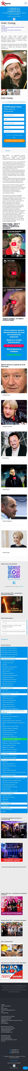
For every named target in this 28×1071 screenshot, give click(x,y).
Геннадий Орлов (6, 395)
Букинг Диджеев (4, 1023)
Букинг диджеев (5, 753)
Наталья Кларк (6, 552)
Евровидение (5, 805)
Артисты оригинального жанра (8, 759)
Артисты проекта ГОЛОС (7, 688)
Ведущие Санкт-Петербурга (8, 747)
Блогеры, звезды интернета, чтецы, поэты (11, 720)
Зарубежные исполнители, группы (9, 696)
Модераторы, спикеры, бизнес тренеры (11, 743)
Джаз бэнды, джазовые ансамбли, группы (11, 780)
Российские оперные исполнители (9, 675)
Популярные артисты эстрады (8, 658)
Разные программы (5, 807)
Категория (3, 811)
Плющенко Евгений (7, 426)
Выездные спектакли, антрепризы (10, 741)
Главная (3, 25)
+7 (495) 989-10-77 (14, 355)
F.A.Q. (2, 1011)
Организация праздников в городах (9, 1039)
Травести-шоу (5, 801)
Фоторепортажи (4, 1012)
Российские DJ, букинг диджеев (9, 757)
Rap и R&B (4, 664)
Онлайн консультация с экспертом (13, 345)
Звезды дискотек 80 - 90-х (8, 698)
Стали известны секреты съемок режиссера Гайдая (13, 631)
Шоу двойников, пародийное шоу (9, 736)
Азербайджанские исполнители (9, 679)
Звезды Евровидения (6, 803)
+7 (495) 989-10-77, (14, 8)
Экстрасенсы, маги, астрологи (9, 774)
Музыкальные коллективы (7, 776)
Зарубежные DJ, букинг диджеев (9, 755)
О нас (2, 1007)
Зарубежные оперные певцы (8, 706)
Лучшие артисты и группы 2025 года (9, 650)
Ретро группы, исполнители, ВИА (9, 666)
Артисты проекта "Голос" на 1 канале (10, 692)
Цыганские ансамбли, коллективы (10, 786)
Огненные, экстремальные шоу (9, 765)
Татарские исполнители (7, 685)
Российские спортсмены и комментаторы (16, 102)
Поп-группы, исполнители (8, 662)
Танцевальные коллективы (7, 793)
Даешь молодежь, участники (8, 745)
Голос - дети (5, 689)
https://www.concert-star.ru (19, 985)
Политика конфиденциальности (8, 1010)
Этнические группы (6, 788)
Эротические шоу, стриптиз (8, 797)
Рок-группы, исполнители (7, 669)
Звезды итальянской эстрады (9, 700)
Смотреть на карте (14, 1060)
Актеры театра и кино (7, 714)
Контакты (3, 1041)
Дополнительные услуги (6, 1038)
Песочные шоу (5, 768)
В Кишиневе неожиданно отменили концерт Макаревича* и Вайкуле (11, 626)
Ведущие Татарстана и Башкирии (9, 749)
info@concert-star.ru (14, 11)
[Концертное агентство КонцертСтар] (14, 4)
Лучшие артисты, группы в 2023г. (8, 656)
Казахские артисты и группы (8, 660)
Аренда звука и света (6, 1035)
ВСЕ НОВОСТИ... (5, 639)
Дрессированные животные (8, 763)
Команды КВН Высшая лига (8, 730)
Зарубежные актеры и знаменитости (10, 708)
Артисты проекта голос (6, 1017)
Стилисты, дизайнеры (7, 809)
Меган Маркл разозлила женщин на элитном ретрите (14, 620)
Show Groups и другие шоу (8, 702)
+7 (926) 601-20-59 (14, 10)
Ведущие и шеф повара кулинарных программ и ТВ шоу (13, 723)
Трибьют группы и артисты (8, 704)
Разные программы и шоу (6, 1032)
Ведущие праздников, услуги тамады (10, 726)
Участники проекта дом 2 (8, 734)
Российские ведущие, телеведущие (10, 728)
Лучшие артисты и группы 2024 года (9, 648)
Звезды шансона (6, 671)
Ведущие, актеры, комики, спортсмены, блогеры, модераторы (12, 711)
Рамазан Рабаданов (7, 521)
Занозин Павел (6, 489)
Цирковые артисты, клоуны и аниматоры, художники (14, 772)
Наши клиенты (4, 1008)
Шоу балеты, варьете (7, 795)
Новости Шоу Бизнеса (6, 1006)
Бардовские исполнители (8, 673)
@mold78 (21, 586)
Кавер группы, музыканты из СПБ (9, 791)
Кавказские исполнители (7, 677)
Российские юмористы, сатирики (9, 732)
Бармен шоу (5, 761)
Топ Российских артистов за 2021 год (9, 652)
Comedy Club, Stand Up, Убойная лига (10, 716)
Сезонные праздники (5, 1036)
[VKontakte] (14, 19)
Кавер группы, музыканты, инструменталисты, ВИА (13, 778)
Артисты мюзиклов (6, 718)
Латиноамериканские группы (8, 784)
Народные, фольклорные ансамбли (10, 782)
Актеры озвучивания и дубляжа (9, 751)
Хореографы (5, 799)
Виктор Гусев (6, 458)
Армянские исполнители (7, 683)
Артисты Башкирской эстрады (9, 681)
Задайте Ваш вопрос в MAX (14, 579)
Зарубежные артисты (6, 694)
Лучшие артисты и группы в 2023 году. (9, 654)
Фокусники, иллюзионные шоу (9, 770)
